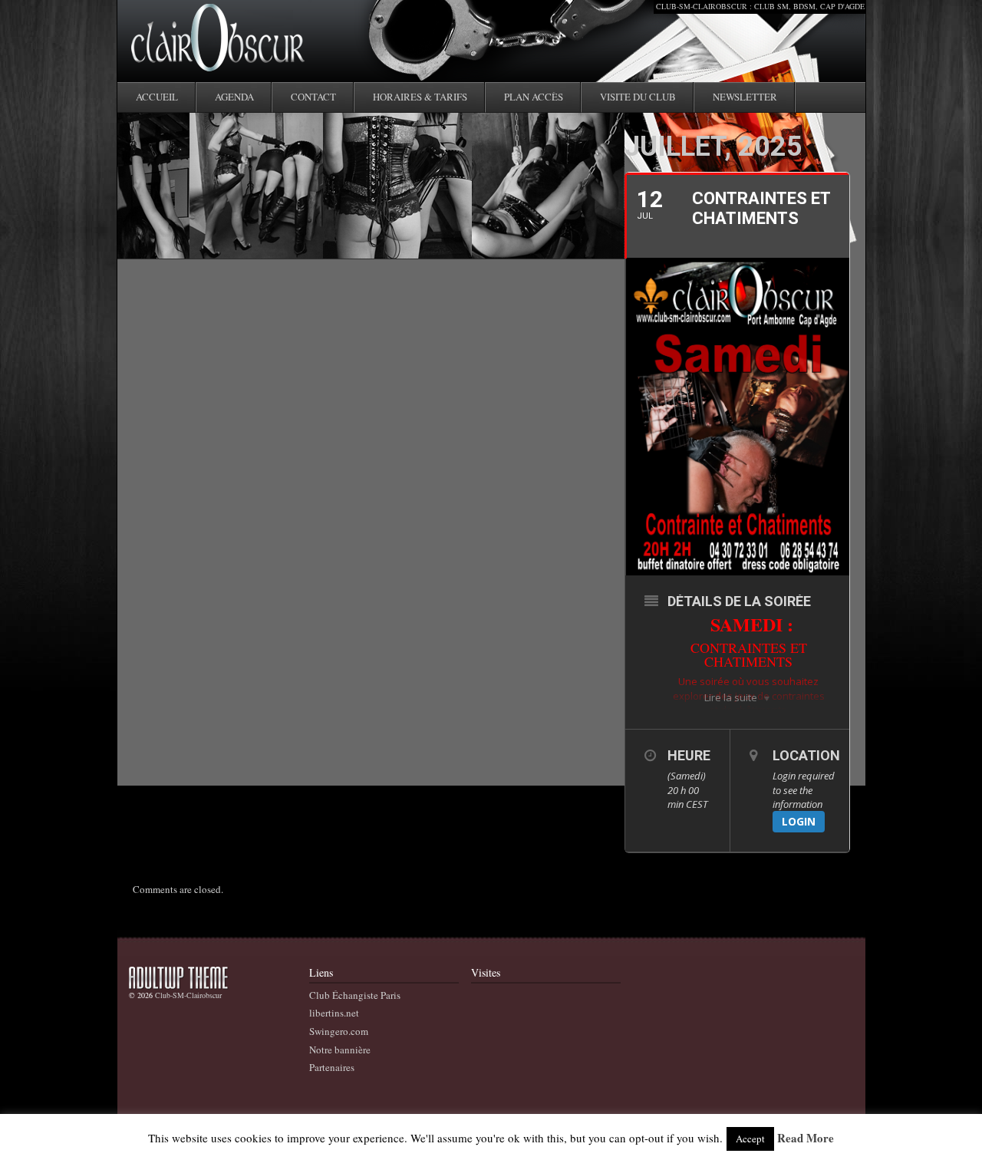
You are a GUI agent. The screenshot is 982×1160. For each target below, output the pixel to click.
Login (799, 821)
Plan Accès (533, 97)
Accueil (157, 97)
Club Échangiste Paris (354, 995)
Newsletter (745, 97)
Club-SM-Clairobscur (188, 995)
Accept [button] (750, 1138)
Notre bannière (340, 1049)
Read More (805, 1138)
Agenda (234, 97)
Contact (313, 97)
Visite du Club (638, 97)
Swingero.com (338, 1031)
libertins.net (334, 1013)
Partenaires (331, 1067)
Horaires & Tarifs (420, 97)
